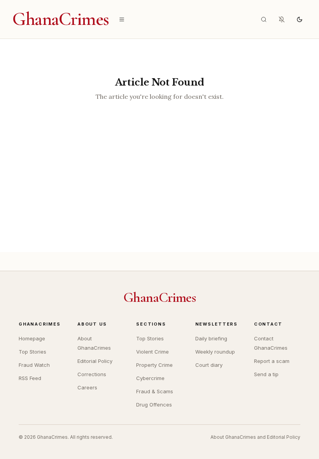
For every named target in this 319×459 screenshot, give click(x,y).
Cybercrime (150, 378)
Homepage (32, 338)
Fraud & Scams (154, 391)
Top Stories (32, 352)
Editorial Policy (94, 361)
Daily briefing (211, 338)
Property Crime (154, 365)
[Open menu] (122, 19)
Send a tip (266, 374)
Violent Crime (152, 352)
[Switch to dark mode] (300, 19)
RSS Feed (30, 378)
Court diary (209, 365)
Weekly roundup (215, 352)
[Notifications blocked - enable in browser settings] (281, 19)
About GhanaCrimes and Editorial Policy (255, 437)
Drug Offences (154, 404)
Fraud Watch (34, 365)
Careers (87, 387)
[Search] (264, 19)
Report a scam (271, 361)
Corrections (91, 374)
